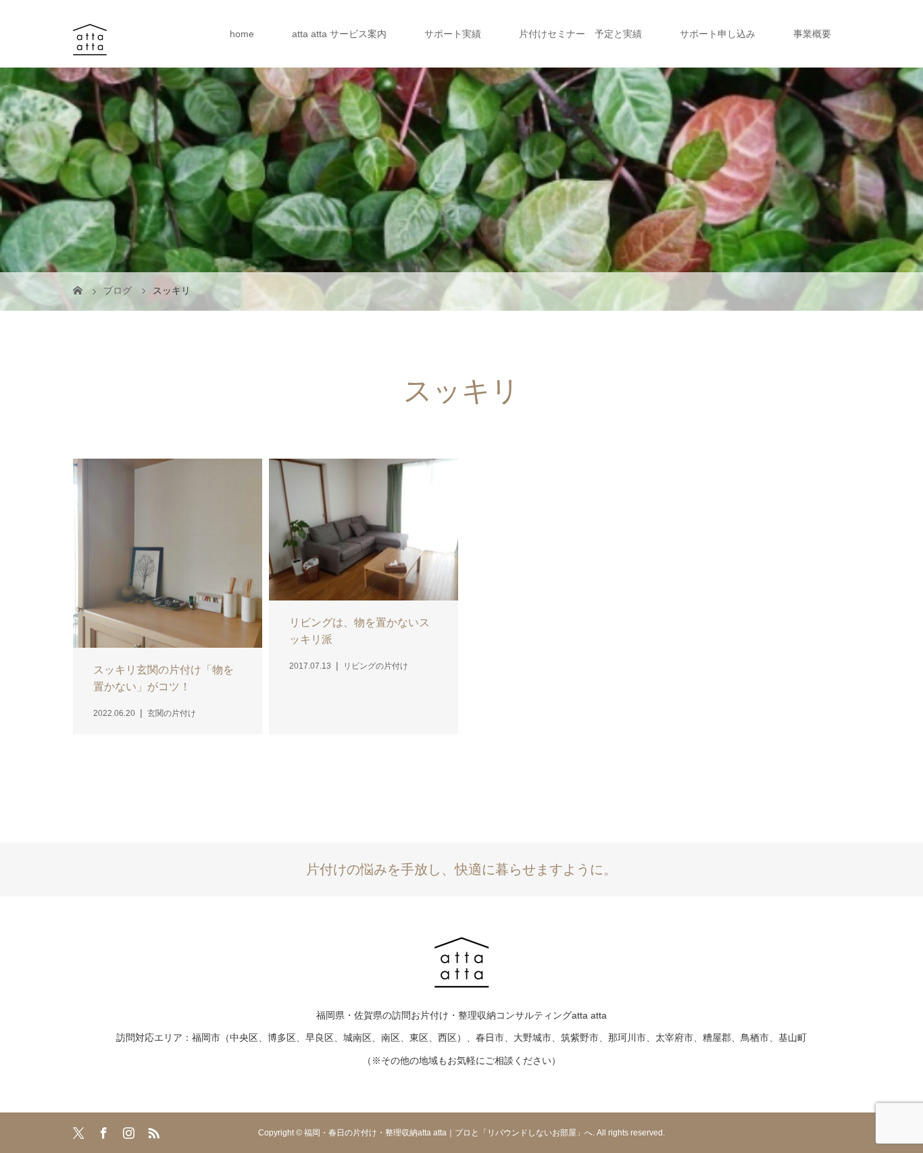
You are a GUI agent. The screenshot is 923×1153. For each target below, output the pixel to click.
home (242, 33)
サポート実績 (452, 33)
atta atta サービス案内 (339, 33)
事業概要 (812, 33)
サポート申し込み (717, 33)
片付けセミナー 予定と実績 (580, 33)
